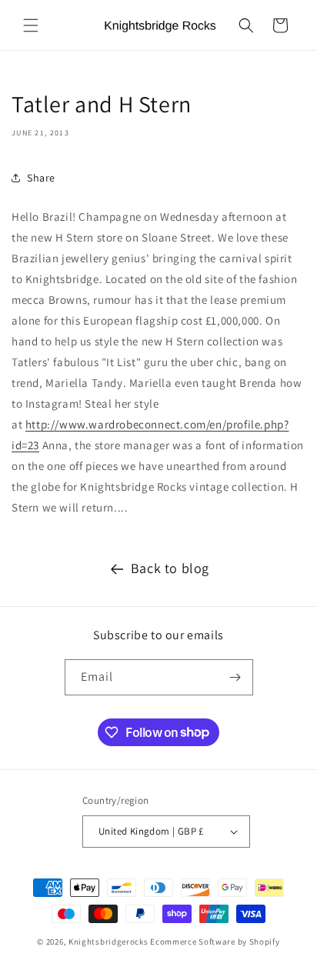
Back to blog (170, 568)
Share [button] (41, 178)
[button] (31, 25)
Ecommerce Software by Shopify (214, 941)
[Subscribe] (235, 677)
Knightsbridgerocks (108, 941)
